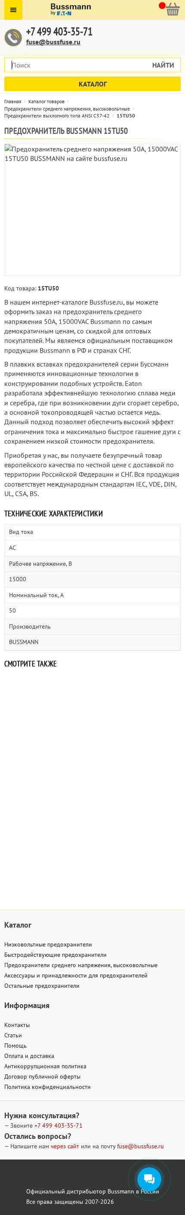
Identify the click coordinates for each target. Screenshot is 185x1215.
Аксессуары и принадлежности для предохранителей (76, 975)
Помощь (15, 1045)
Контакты (17, 1025)
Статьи (13, 1035)
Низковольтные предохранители (48, 944)
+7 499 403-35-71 (59, 31)
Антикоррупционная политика (45, 1066)
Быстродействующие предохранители (55, 955)
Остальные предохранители (42, 986)
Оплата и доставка (29, 1056)
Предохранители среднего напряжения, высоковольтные (67, 108)
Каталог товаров (46, 101)
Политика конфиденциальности (47, 1087)
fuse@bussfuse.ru (53, 41)
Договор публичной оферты (42, 1076)
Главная (13, 101)
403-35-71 (58, 1125)
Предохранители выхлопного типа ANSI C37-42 (57, 115)
